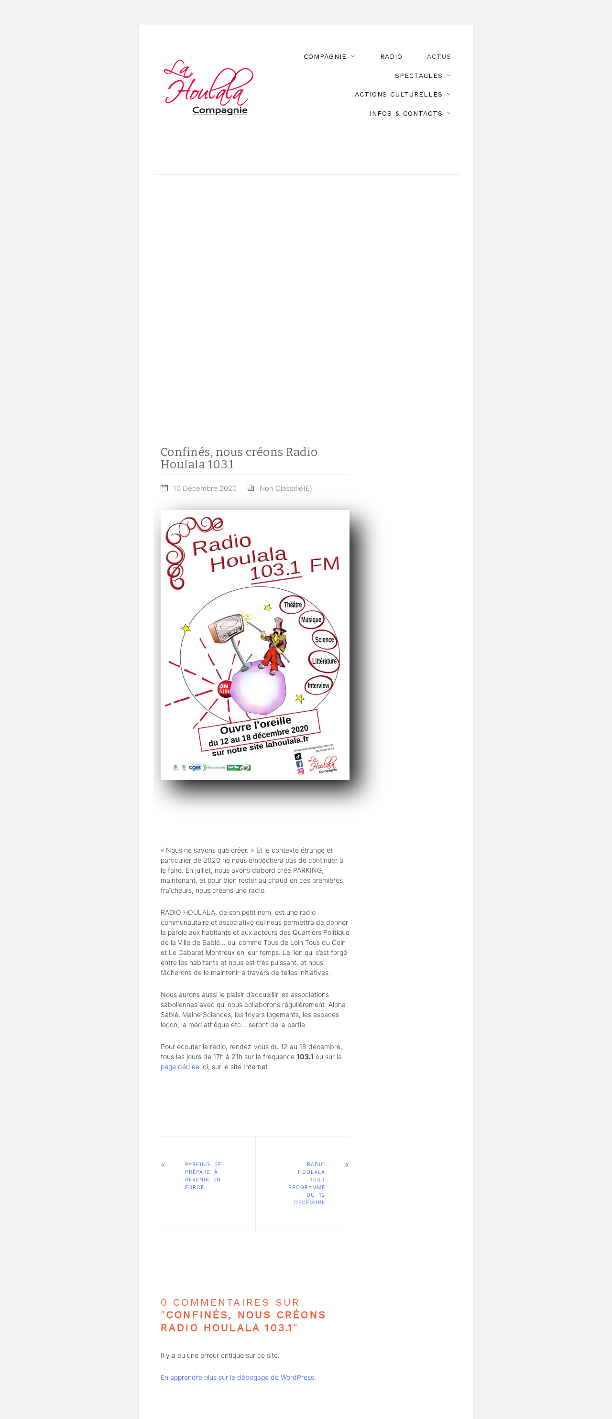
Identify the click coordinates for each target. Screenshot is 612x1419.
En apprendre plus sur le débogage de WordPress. (238, 1377)
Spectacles (419, 75)
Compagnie (325, 56)
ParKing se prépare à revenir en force (203, 1176)
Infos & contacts (406, 113)
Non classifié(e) (286, 488)
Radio (391, 56)
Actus (439, 56)
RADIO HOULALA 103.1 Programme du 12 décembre (306, 1183)
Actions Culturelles (398, 94)
